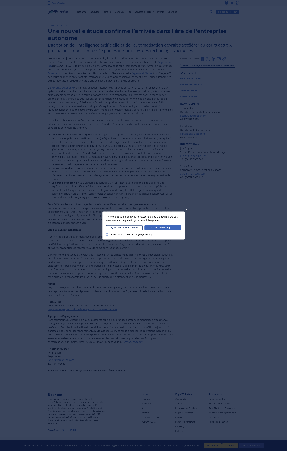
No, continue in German (126, 227)
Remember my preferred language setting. (130, 234)
